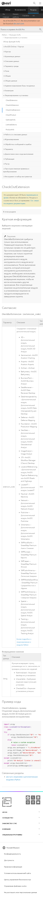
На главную (6, 15)
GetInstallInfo (10, 120)
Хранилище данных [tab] (12, 56)
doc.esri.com (18, 24)
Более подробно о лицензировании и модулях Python (24, 642)
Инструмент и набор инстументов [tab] (18, 177)
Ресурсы (33, 10)
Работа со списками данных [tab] (16, 135)
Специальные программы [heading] (12, 835)
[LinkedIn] (38, 797)
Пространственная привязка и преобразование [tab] (16, 170)
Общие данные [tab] (11, 81)
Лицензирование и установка (15, 38)
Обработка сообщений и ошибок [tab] (18, 144)
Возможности (20, 10)
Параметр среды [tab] (12, 66)
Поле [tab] (7, 71)
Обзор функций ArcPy (11, 42)
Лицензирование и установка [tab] (16, 95)
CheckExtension (11, 100)
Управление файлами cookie (15, 886)
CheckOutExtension (13, 110)
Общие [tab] (8, 76)
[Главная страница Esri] (6, 3)
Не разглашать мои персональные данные (20, 892)
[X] (33, 797)
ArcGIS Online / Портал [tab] (14, 47)
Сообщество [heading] (7, 818)
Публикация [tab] (9, 159)
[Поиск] (34, 3)
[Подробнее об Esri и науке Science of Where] (6, 802)
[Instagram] (33, 802)
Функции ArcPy (15, 35)
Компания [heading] (6, 829)
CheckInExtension (12, 105)
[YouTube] (38, 802)
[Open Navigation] (40, 3)
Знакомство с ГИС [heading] (9, 823)
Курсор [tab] (8, 52)
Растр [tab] (7, 164)
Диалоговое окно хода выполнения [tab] (19, 154)
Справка (25, 16)
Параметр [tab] (9, 149)
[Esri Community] (28, 802)
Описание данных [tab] (12, 61)
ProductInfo (10, 130)
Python (4, 35)
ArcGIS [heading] (4, 812)
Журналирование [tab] (12, 139)
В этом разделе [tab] (9, 212)
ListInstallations (11, 125)
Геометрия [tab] (9, 91)
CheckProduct (11, 115)
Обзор (7, 10)
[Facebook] (28, 797)
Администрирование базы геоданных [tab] (20, 86)
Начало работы (16, 15)
